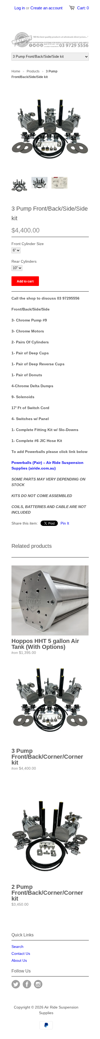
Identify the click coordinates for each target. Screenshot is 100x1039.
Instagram (38, 984)
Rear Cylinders (24, 261)
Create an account (46, 8)
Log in (19, 8)
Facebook (27, 984)
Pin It (65, 523)
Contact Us (20, 953)
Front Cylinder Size (27, 244)
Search (17, 946)
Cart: (83, 8)
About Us (19, 960)
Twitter (15, 984)
